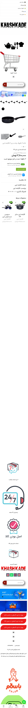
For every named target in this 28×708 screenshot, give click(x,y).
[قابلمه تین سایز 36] (20, 207)
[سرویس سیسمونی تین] (7, 207)
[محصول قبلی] (25, 147)
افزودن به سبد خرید (21, 169)
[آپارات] (15, 575)
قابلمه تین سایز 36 (20, 215)
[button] (13, 77)
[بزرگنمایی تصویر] (23, 129)
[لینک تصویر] (13, 26)
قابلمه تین (6, 143)
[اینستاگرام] (19, 575)
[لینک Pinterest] (12, 192)
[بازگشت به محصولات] (23, 147)
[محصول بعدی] (22, 147)
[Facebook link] (16, 192)
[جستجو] (5, 85)
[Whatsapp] (11, 575)
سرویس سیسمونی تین (7, 215)
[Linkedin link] (10, 192)
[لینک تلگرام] (9, 192)
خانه (24, 143)
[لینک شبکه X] (14, 192)
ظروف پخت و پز (16, 143)
